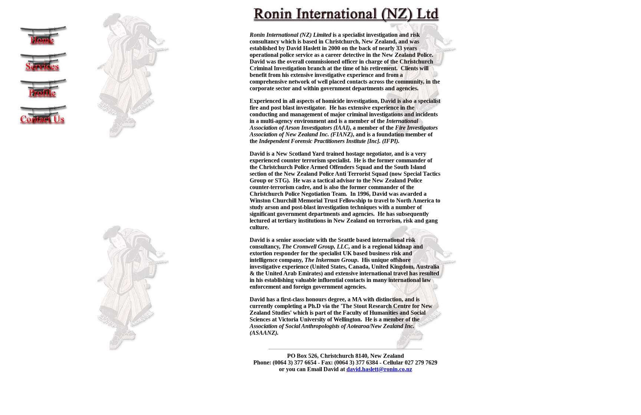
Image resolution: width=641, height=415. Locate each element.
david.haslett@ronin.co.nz (379, 369)
